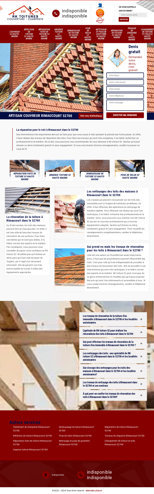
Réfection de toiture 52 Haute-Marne (29, 34)
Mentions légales (94, 491)
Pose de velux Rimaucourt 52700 (75, 436)
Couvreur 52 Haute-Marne (14, 34)
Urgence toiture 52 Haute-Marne (58, 34)
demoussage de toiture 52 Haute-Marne (73, 34)
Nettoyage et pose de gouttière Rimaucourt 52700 (74, 443)
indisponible (74, 11)
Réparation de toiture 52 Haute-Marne (116, 34)
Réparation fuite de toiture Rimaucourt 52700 (32, 443)
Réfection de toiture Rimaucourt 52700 (32, 436)
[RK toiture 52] (26, 12)
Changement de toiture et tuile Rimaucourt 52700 (120, 443)
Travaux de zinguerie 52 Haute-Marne (131, 34)
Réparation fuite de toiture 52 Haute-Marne (44, 34)
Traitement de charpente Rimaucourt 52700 (31, 429)
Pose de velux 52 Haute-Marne (87, 34)
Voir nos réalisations (91, 115)
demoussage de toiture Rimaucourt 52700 (76, 429)
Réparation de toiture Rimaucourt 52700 (121, 429)
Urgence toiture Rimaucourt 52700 (30, 449)
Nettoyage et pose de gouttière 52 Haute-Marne (101, 34)
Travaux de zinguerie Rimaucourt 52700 (125, 436)
